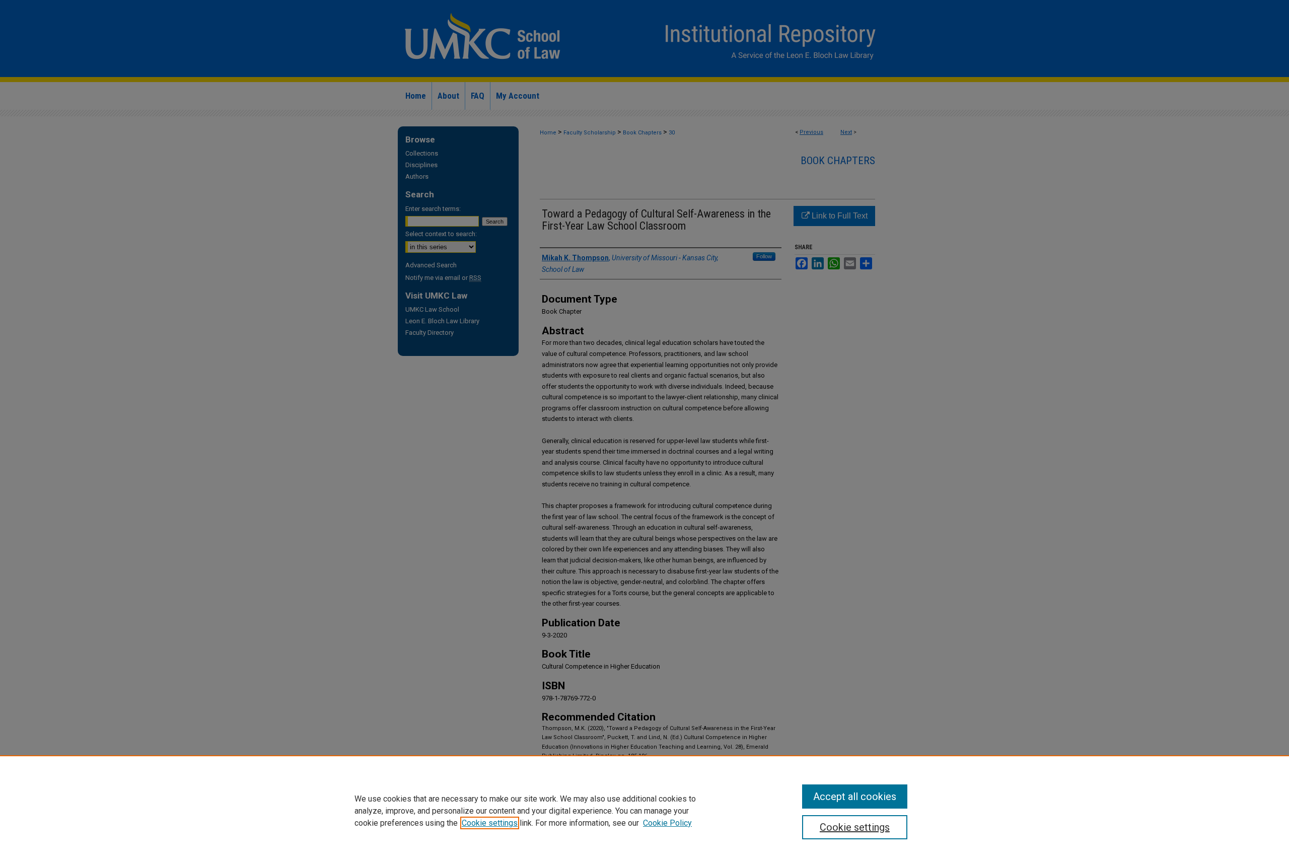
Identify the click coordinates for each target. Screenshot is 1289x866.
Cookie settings (490, 823)
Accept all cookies (854, 796)
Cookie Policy (667, 823)
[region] (644, 810)
